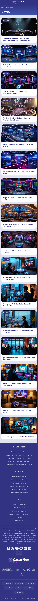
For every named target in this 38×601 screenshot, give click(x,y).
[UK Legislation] (17, 570)
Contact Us (19, 521)
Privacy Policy (14, 598)
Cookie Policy (6, 598)
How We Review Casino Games (19, 514)
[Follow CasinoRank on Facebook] (8, 548)
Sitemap (33, 598)
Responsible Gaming (19, 483)
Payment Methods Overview (19, 486)
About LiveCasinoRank (19, 505)
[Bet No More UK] (33, 570)
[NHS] (26, 570)
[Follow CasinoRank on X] (17, 548)
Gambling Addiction (19, 489)
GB (18, 553)
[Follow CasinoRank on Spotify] (25, 548)
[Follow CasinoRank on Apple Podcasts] (29, 548)
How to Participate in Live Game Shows (19, 465)
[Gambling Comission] (7, 570)
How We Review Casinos (19, 508)
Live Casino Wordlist (19, 477)
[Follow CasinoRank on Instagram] (12, 548)
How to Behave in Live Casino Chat (19, 461)
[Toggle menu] (2, 2)
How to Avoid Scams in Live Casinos (19, 458)
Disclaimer (19, 517)
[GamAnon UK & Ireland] (16, 574)
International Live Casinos (19, 493)
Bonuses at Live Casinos (19, 480)
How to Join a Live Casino (19, 452)
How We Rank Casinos (19, 511)
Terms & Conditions (24, 598)
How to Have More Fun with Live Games (19, 455)
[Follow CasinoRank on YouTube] (21, 548)
